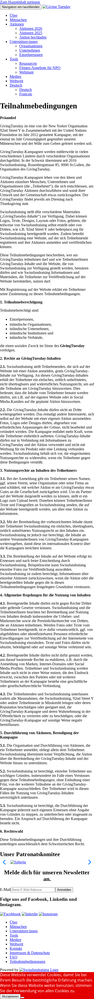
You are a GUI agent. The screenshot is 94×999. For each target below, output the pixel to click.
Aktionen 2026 (30, 28)
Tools (14, 59)
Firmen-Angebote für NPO (39, 68)
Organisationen (30, 46)
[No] (22, 997)
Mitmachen (18, 20)
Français (25, 94)
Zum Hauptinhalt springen (20, 2)
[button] (5, 862)
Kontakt (16, 948)
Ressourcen (28, 63)
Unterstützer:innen (24, 42)
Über (13, 15)
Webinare (26, 72)
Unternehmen (29, 50)
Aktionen (17, 24)
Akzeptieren (10, 996)
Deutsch (16, 85)
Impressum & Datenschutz (30, 953)
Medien (15, 76)
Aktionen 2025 (30, 33)
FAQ (13, 957)
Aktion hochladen (33, 37)
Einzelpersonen (31, 55)
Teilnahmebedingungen (27, 961)
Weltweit (16, 81)
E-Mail (5, 889)
